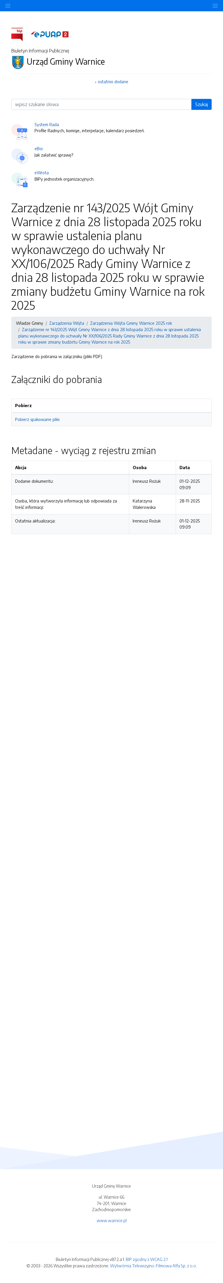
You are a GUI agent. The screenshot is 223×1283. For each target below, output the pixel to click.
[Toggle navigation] (215, 5)
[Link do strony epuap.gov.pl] (50, 34)
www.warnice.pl (112, 1220)
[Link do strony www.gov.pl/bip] (20, 34)
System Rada (47, 124)
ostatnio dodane (113, 81)
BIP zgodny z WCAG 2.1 (147, 1259)
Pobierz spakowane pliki (37, 419)
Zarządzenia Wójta (66, 323)
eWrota (42, 172)
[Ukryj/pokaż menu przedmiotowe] (8, 5)
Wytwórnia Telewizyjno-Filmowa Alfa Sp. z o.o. (153, 1265)
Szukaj (201, 104)
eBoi (39, 148)
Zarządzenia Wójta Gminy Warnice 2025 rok (131, 323)
